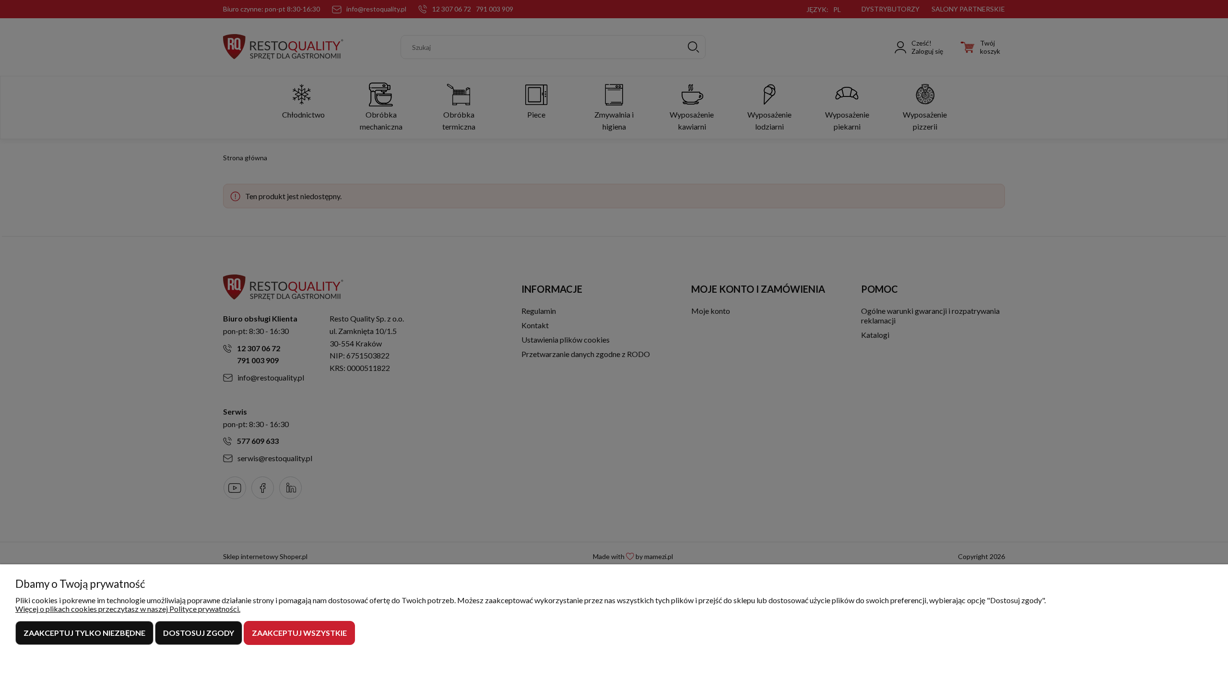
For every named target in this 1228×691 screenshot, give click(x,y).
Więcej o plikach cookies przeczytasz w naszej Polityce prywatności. (127, 608)
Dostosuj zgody (198, 632)
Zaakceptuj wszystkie (299, 632)
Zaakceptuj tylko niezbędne (84, 632)
